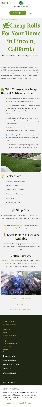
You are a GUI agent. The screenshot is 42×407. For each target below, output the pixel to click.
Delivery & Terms (8, 321)
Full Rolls (13, 299)
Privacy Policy (7, 330)
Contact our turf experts (9, 261)
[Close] (40, 387)
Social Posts (7, 346)
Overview (21, 299)
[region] (21, 396)
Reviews (5, 332)
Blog (4, 341)
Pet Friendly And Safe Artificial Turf (21, 309)
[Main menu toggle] (30, 13)
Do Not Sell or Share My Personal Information (17, 403)
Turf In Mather (21, 304)
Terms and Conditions (9, 324)
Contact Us (6, 352)
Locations (6, 338)
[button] (17, 13)
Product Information (9, 335)
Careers (5, 349)
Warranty (6, 327)
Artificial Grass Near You (10, 343)
